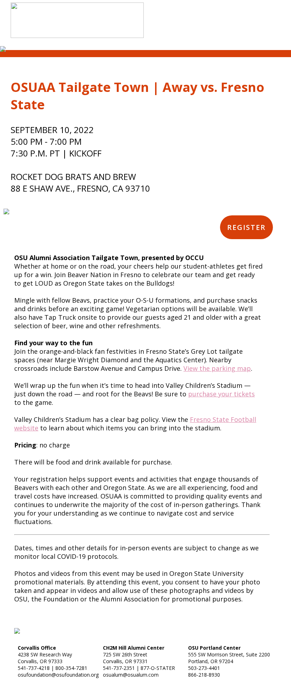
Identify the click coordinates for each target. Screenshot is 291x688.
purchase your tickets (221, 394)
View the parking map (217, 368)
